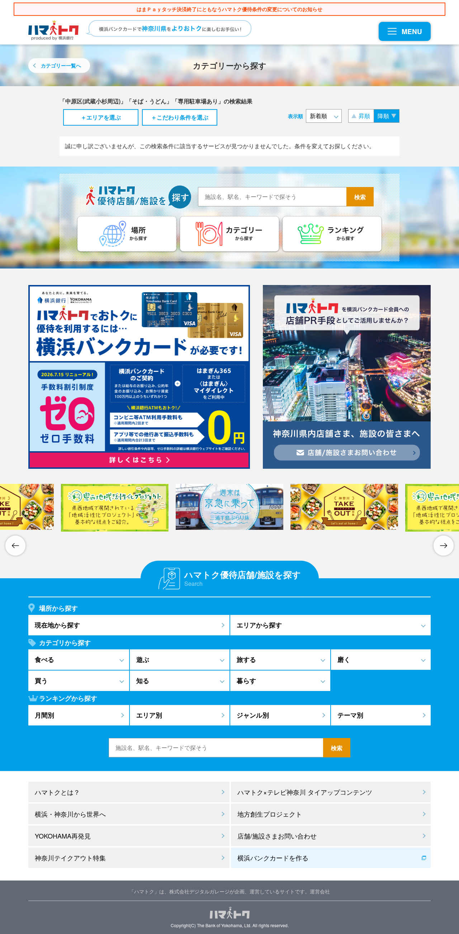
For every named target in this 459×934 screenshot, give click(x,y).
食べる (44, 659)
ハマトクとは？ (57, 792)
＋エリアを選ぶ (101, 117)
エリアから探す (259, 625)
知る (142, 680)
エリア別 (149, 715)
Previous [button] (15, 546)
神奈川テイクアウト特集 (70, 857)
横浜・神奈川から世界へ (70, 813)
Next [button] (444, 546)
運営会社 (320, 891)
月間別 (44, 715)
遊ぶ (142, 659)
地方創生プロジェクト (269, 813)
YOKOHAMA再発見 (63, 835)
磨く (343, 659)
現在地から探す (57, 625)
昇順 (364, 116)
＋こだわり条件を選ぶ (179, 117)
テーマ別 (350, 715)
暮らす (246, 680)
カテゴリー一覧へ (61, 65)
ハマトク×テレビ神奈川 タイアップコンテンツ (304, 792)
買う (41, 680)
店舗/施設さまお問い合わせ (277, 835)
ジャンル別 (253, 715)
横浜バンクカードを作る (272, 857)
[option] (115, 508)
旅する (246, 659)
